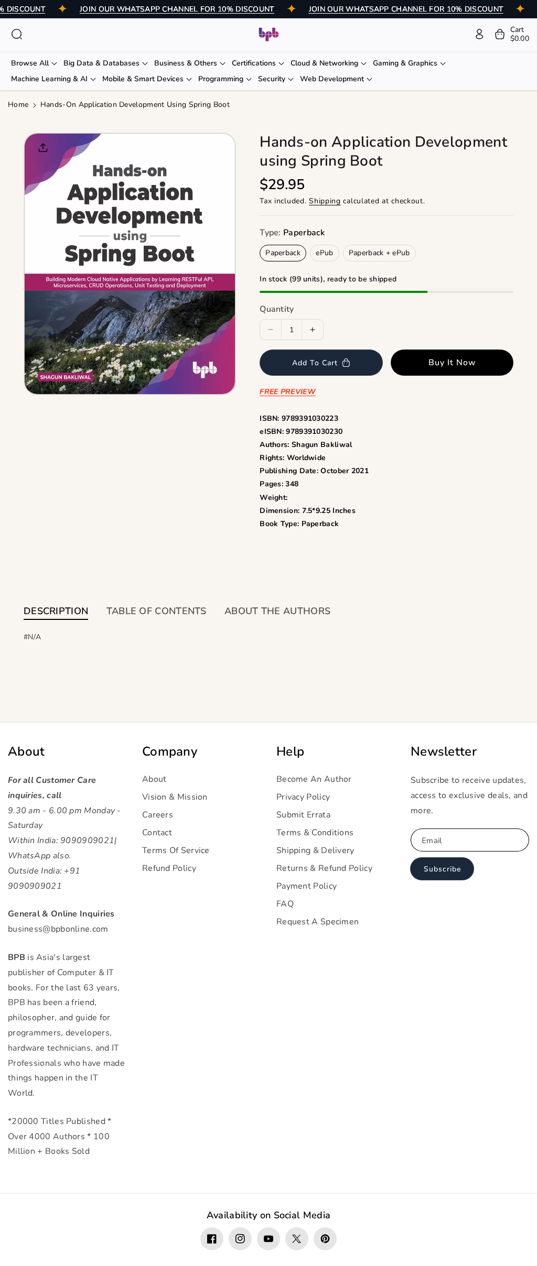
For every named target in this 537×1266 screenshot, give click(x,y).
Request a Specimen (317, 921)
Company (169, 752)
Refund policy (169, 868)
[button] (17, 34)
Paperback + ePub (379, 253)
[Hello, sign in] (479, 34)
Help (290, 752)
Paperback (282, 253)
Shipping (325, 201)
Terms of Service (176, 850)
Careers (157, 815)
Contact (157, 832)
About (26, 752)
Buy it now (452, 362)
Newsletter (444, 752)
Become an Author (314, 779)
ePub (324, 253)
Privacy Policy (303, 797)
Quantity (277, 309)
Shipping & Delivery (315, 850)
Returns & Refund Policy (324, 868)
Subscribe (442, 869)
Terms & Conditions (314, 832)
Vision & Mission (175, 797)
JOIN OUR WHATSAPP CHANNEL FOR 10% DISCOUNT (177, 9)
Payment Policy (306, 886)
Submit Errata (303, 815)
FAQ (285, 904)
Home (18, 105)
